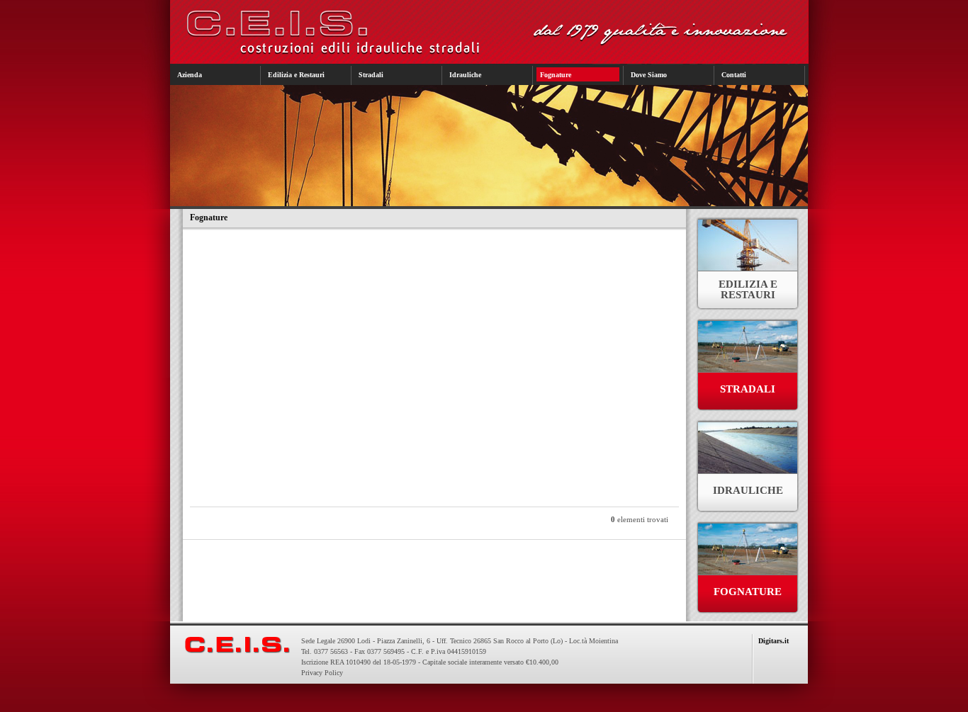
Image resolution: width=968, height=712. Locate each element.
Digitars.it (773, 641)
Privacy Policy (322, 673)
